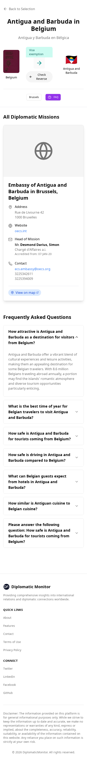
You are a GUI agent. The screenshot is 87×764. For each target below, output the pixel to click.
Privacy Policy (12, 650)
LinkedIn (9, 677)
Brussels (34, 97)
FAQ (56, 97)
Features (9, 626)
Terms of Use (12, 642)
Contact (8, 634)
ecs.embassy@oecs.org (32, 269)
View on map (25, 292)
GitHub (8, 693)
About (7, 618)
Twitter (8, 668)
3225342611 (24, 274)
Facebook (9, 685)
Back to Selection (22, 9)
